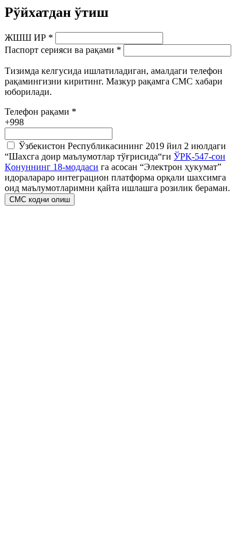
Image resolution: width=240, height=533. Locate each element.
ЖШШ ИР (29, 38)
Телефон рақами (40, 112)
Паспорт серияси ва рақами (63, 50)
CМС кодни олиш (39, 199)
